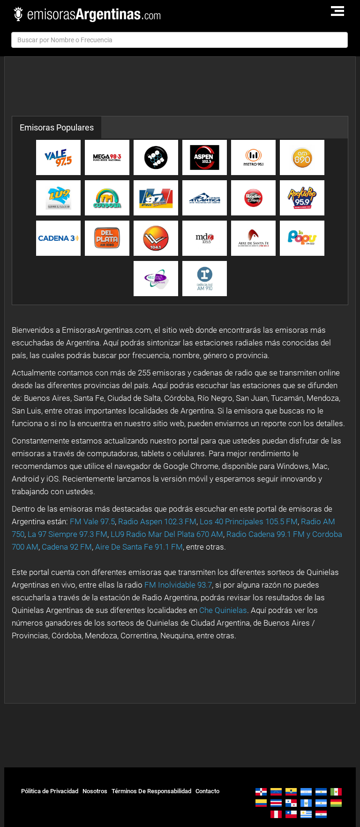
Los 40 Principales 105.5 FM (249, 521)
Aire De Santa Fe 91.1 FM (139, 546)
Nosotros (94, 791)
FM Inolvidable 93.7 (178, 585)
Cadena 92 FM (67, 546)
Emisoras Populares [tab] (57, 127)
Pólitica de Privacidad (49, 791)
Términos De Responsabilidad (151, 791)
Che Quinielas (223, 610)
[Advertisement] (182, 86)
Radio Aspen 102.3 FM (157, 521)
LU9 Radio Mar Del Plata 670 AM (167, 534)
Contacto (207, 791)
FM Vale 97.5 (92, 521)
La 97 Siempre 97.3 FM (67, 534)
